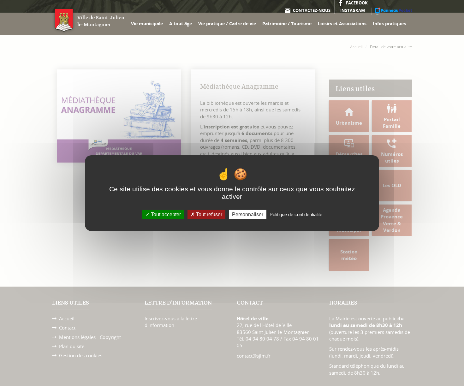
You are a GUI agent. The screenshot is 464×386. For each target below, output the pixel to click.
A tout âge (180, 24)
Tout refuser (208, 214)
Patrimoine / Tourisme (287, 24)
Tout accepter (165, 214)
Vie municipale (147, 24)
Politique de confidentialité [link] (296, 214)
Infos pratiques (389, 24)
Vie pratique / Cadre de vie (227, 24)
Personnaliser (247, 214)
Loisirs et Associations (342, 24)
